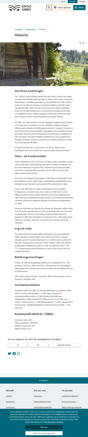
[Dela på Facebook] (14, 354)
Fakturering (38, 396)
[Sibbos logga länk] (20, 10)
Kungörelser (10, 402)
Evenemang (10, 407)
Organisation (30, 29)
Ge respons (43, 380)
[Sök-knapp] (49, 7)
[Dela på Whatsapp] (18, 354)
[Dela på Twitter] (9, 354)
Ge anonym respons (69, 402)
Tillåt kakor (44, 427)
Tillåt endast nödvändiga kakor (44, 433)
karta (49, 293)
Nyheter (9, 396)
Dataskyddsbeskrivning (42, 402)
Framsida (18, 29)
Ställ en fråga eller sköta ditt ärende (72, 408)
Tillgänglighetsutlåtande (43, 407)
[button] (17, 345)
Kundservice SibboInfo (70, 396)
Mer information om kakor (53, 422)
